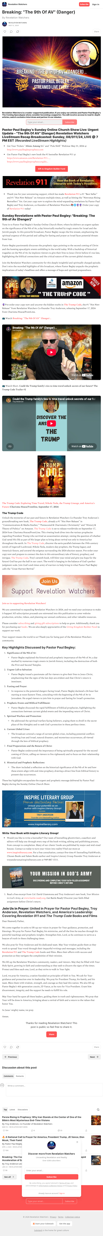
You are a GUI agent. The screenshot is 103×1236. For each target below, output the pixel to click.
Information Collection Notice (50, 1185)
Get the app (64, 1223)
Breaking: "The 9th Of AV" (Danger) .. (32, 318)
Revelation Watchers (18, 23)
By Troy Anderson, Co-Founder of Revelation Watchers (27, 1123)
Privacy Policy (71, 1185)
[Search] (98, 1109)
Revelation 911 (72, 194)
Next (92, 1057)
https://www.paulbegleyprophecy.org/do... (27, 161)
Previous (12, 1057)
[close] (77, 1142)
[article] (51, 1124)
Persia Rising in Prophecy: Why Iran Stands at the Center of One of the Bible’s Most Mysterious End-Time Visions (41, 1119)
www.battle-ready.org (34, 898)
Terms (60, 1217)
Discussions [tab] (23, 1109)
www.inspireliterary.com (19, 852)
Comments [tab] (8, 1076)
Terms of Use (64, 1183)
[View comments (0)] (11, 31)
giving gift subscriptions (47, 623)
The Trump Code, (39, 521)
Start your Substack (44, 1223)
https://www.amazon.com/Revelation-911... (28, 158)
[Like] (5, 31)
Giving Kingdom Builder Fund (82, 627)
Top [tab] (5, 1109)
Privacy (53, 1217)
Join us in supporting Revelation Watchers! (24, 603)
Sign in (95, 4)
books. (24, 627)
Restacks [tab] (20, 1076)
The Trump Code (73, 304)
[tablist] (13, 1076)
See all (7, 1176)
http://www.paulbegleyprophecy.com (25, 149)
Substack (38, 1230)
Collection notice (72, 1217)
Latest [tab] (12, 1109)
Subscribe (84, 4)
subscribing (24, 623)
